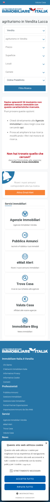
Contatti (6, 382)
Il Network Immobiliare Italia (15, 369)
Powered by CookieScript (25, 498)
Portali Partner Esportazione (15, 405)
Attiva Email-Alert (25, 192)
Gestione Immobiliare (12, 397)
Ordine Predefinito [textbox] (15, 80)
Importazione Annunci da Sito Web (18, 409)
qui (21, 127)
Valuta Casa (8, 433)
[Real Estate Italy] (4, 2)
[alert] (25, 471)
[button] (11, 470)
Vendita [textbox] (10, 30)
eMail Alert (7, 424)
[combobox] (25, 30)
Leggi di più (27, 464)
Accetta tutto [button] (25, 479)
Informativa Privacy (11, 373)
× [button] (46, 443)
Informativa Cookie (11, 378)
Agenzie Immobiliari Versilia (15, 420)
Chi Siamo (7, 365)
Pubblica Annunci (10, 392)
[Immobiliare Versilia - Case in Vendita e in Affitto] (25, 9)
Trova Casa (8, 429)
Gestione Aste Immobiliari (14, 401)
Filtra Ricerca (25, 88)
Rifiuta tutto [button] (25, 487)
